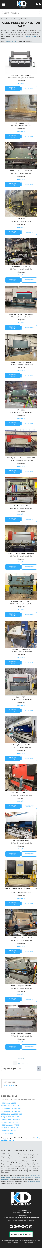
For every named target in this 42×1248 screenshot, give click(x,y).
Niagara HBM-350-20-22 (10, 1117)
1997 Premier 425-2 (8, 1133)
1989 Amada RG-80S (8, 1103)
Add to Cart (29, 89)
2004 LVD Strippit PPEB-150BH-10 (13, 1114)
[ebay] (26, 1226)
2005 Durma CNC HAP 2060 (11, 1109)
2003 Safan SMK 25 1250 (10, 1128)
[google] (15, 1226)
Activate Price (21, 84)
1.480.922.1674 (26, 1213)
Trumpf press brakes (33, 1182)
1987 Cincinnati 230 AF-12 (10, 1119)
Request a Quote (12, 88)
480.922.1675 (22, 1215)
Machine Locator (31, 36)
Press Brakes (9, 1085)
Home (3, 19)
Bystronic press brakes (26, 1178)
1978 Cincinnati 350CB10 (10, 1106)
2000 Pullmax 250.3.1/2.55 (10, 1122)
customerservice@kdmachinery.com (27, 1218)
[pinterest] (19, 1226)
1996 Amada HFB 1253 (9, 1130)
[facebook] (30, 1226)
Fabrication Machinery (13, 19)
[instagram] (23, 1226)
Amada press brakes (12, 1178)
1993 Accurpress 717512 (10, 1125)
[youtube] (11, 1226)
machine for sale (11, 41)
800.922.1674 (25, 1210)
